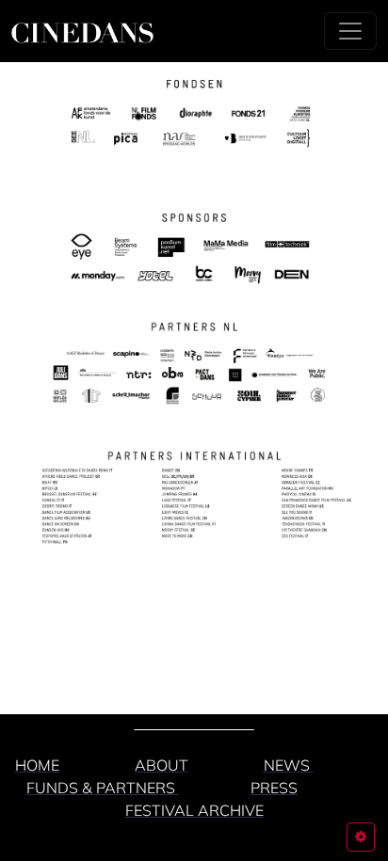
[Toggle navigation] (350, 31)
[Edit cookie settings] (361, 837)
